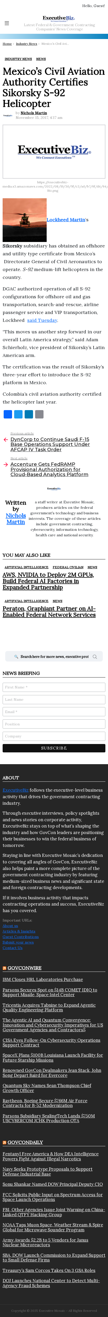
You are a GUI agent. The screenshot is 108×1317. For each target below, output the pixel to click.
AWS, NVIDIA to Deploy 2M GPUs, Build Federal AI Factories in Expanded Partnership (48, 581)
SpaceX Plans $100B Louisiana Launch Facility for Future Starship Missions (53, 1057)
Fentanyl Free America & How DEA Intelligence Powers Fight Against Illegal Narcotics (51, 1156)
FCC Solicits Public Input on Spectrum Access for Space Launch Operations (53, 1197)
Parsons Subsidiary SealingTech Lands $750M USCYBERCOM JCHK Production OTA (49, 1118)
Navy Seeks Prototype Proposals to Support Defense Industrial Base (48, 1171)
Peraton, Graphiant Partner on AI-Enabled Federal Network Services (49, 611)
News (92, 567)
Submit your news (18, 942)
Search (95, 657)
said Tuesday (42, 320)
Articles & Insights (19, 931)
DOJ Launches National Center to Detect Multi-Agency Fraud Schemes (51, 1283)
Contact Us (13, 947)
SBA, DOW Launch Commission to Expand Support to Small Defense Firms (54, 1258)
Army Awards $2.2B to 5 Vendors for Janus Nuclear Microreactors (45, 1242)
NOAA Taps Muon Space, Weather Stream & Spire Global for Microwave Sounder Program (53, 1227)
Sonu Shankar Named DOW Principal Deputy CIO (53, 1184)
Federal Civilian (68, 567)
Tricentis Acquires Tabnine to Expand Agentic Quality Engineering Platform (49, 1007)
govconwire (24, 968)
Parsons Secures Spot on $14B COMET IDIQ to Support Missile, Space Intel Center (50, 992)
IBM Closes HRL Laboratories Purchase (43, 979)
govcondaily (25, 1142)
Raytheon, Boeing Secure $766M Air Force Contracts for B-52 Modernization (45, 1103)
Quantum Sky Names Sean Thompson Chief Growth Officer (47, 1088)
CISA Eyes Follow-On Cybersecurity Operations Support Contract (51, 1043)
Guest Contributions (21, 936)
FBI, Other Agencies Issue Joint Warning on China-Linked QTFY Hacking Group (54, 1212)
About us (10, 925)
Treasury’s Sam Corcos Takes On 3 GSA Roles (49, 1270)
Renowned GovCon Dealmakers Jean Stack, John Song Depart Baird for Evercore (52, 1073)
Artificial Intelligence (26, 567)
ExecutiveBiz (16, 790)
